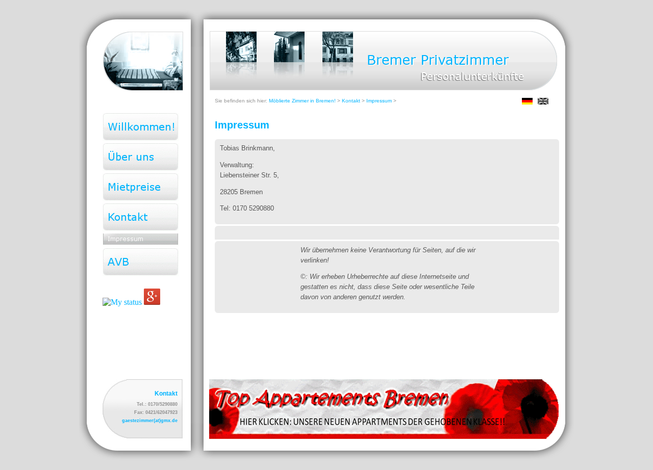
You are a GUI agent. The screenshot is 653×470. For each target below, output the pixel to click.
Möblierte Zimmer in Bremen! (302, 100)
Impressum (379, 100)
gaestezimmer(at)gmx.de (150, 420)
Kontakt (351, 100)
